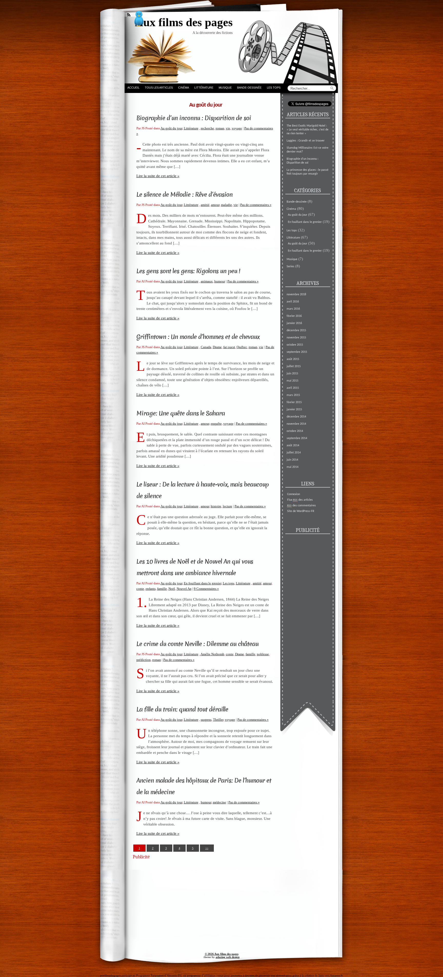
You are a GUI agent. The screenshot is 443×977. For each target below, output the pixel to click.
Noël (171, 589)
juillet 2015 (294, 366)
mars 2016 (293, 308)
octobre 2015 (295, 344)
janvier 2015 (294, 409)
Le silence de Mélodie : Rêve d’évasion (184, 195)
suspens (206, 720)
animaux (207, 281)
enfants (151, 589)
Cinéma (183, 87)
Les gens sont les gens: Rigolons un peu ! (188, 271)
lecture (227, 506)
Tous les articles (159, 87)
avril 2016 (293, 301)
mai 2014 (292, 467)
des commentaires (301, 505)
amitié (205, 205)
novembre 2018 (296, 294)
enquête (216, 423)
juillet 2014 (294, 452)
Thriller (218, 720)
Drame (217, 347)
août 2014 (293, 445)
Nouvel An (184, 589)
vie (228, 128)
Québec (242, 347)
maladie (226, 205)
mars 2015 (293, 395)
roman (220, 128)
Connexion (293, 494)
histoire (216, 506)
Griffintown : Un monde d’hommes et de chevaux (198, 337)
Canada (206, 347)
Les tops (273, 87)
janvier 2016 (294, 323)
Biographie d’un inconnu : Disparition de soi (193, 118)
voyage (237, 128)
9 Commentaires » (206, 589)
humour (219, 281)
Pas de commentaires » (255, 205)
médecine (219, 802)
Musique (225, 87)
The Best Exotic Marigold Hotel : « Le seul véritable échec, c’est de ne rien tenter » (307, 129)
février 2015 (294, 402)
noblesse (263, 654)
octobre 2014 (295, 431)
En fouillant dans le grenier (202, 583)
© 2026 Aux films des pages (221, 953)
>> (206, 848)
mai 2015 (292, 380)
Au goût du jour (171, 128)
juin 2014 (292, 459)
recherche (207, 128)
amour (215, 205)
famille (162, 589)
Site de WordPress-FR (300, 511)
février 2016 (294, 316)
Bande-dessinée (249, 87)
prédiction (143, 660)
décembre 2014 (296, 416)
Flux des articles (300, 499)
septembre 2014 (297, 438)
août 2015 (293, 359)
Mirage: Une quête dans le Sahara (180, 413)
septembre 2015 (297, 352)
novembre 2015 (296, 337)
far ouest (229, 347)
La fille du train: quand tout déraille (182, 709)
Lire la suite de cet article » (157, 176)
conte (140, 589)
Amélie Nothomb (212, 654)
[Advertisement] (202, 899)
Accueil (133, 87)
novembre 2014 (296, 423)
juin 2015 (292, 373)
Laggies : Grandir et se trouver (306, 140)
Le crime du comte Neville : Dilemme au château (197, 644)
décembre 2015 (296, 330)
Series (290, 266)
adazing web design (227, 957)
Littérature (203, 87)
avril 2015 (293, 388)
